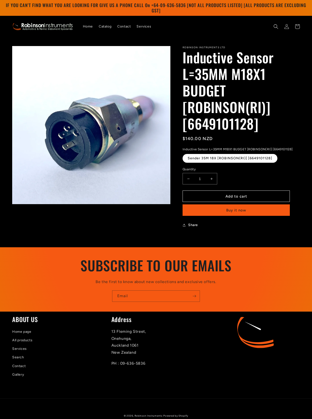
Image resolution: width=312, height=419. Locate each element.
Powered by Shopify (175, 415)
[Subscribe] (194, 296)
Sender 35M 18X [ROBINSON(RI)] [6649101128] (230, 158)
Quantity (189, 169)
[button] (276, 26)
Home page (21, 332)
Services (19, 349)
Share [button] (193, 225)
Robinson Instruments (149, 415)
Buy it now (236, 210)
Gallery (18, 374)
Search (18, 357)
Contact (19, 366)
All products (22, 340)
